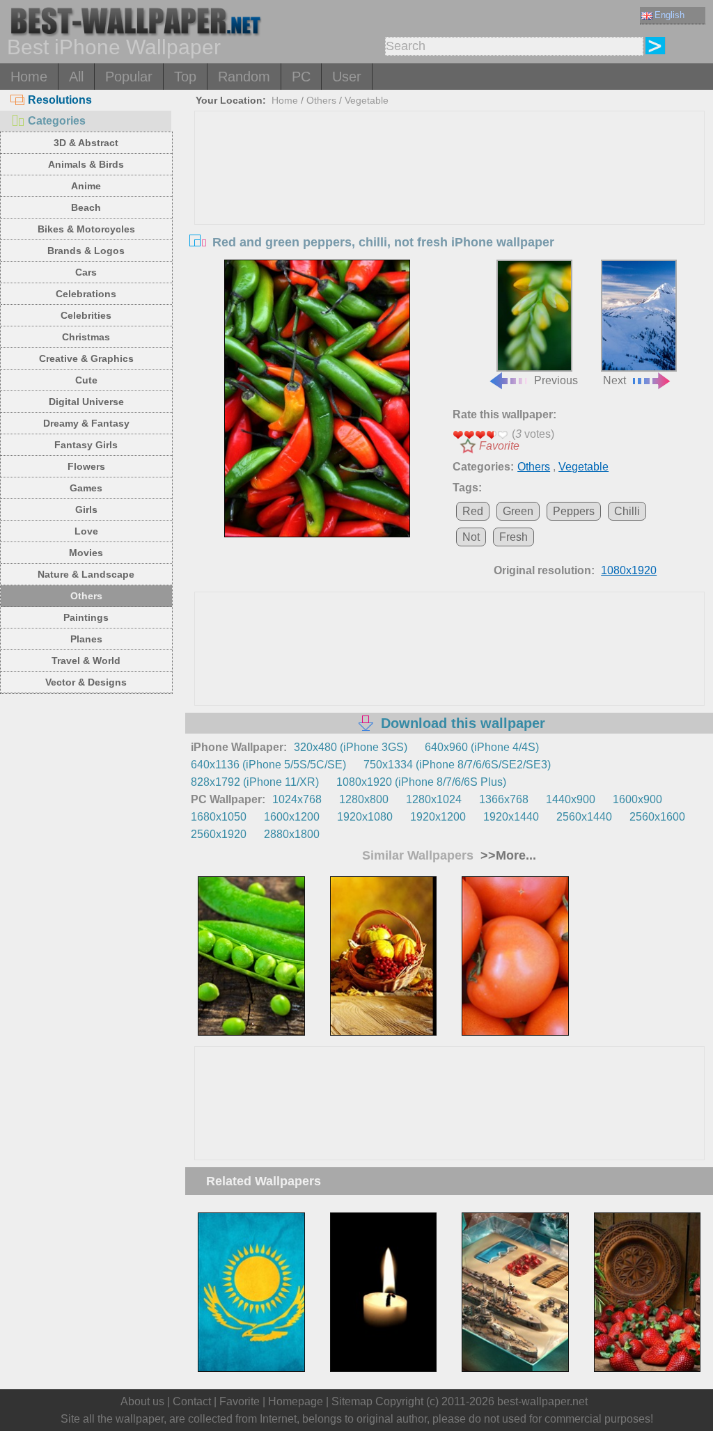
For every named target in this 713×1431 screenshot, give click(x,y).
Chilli (627, 511)
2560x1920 (218, 834)
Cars (86, 272)
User (346, 76)
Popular (128, 76)
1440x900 (570, 799)
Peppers (574, 511)
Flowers (86, 466)
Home (28, 76)
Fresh (513, 537)
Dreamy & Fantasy (86, 423)
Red (472, 511)
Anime (86, 185)
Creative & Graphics (86, 358)
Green (518, 511)
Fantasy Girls (86, 444)
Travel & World (86, 660)
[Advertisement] (449, 215)
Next (614, 380)
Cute (86, 380)
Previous (556, 380)
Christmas (86, 336)
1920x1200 (438, 817)
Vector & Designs (86, 682)
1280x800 (364, 799)
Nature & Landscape (86, 574)
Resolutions (60, 100)
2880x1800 (292, 834)
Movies (86, 552)
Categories (57, 121)
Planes (86, 639)
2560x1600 (657, 817)
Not (471, 537)
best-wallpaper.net (542, 1401)
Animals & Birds (86, 164)
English (669, 15)
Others (86, 595)
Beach (86, 207)
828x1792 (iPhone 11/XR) (255, 782)
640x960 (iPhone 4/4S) (482, 747)
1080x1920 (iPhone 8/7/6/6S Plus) (421, 782)
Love (86, 531)
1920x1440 (511, 817)
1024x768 (297, 799)
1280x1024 (434, 799)
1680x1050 (218, 817)
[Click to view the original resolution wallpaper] (317, 398)
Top (185, 76)
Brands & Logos (86, 250)
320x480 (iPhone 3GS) (350, 747)
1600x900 (637, 799)
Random (244, 76)
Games (86, 487)
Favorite (499, 446)
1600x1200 (292, 817)
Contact (192, 1401)
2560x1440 (584, 817)
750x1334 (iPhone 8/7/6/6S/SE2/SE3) (457, 764)
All (76, 76)
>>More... (506, 855)
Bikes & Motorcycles (86, 229)
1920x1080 (365, 817)
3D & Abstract (86, 142)
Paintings (86, 617)
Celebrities (86, 315)
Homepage (295, 1401)
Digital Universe (86, 401)
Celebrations (86, 293)
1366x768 (503, 799)
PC (301, 76)
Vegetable (367, 100)
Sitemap (352, 1401)
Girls (86, 509)
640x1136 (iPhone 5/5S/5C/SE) (268, 764)
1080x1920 (629, 570)
